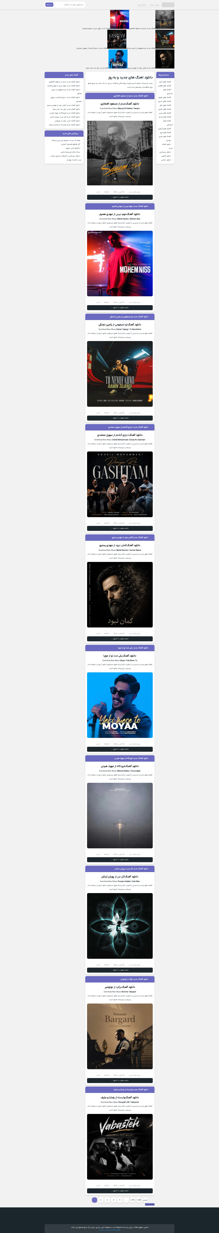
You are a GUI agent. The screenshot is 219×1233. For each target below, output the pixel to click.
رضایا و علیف (108, 1097)
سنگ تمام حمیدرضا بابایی (70, 152)
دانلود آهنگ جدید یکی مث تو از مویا (133, 648)
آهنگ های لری (165, 132)
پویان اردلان (107, 876)
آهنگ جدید (142, 5)
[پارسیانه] (168, 4)
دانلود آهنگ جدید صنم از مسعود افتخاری (131, 96)
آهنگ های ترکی (165, 105)
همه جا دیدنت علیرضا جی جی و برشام (66, 140)
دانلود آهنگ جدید (134, 192)
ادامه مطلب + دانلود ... (119, 197)
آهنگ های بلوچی (164, 97)
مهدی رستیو (106, 545)
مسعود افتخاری (109, 103)
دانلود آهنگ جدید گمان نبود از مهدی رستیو (130, 537)
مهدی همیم (106, 214)
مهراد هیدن (107, 766)
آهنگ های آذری (165, 82)
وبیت (101, 1230)
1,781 (132, 1200)
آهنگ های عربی (165, 113)
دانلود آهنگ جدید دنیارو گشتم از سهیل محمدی (128, 427)
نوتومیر (109, 987)
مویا (105, 656)
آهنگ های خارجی (164, 109)
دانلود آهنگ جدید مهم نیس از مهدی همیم (130, 206)
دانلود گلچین (166, 156)
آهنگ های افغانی (164, 86)
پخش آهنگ (154, 5)
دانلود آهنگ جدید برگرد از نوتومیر (134, 979)
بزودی (168, 140)
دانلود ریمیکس (165, 152)
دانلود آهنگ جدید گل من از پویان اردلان (131, 868)
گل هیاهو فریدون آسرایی (70, 144)
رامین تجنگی (105, 324)
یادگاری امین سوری (73, 148)
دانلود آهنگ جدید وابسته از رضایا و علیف (130, 1089)
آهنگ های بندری (164, 101)
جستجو (49, 4)
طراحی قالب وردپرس (112, 1230)
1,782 (139, 1200)
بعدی (145, 1200)
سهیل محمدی (105, 435)
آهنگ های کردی (165, 117)
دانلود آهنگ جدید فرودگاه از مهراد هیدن (131, 758)
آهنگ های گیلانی (164, 129)
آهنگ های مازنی (165, 136)
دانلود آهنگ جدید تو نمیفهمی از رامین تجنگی (129, 316)
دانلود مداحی (166, 160)
